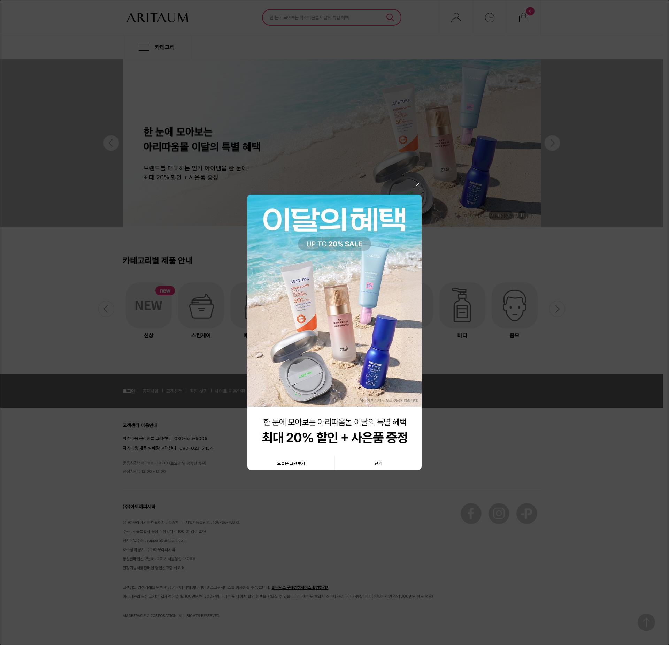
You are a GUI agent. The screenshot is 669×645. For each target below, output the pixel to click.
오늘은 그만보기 (291, 463)
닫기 (378, 463)
